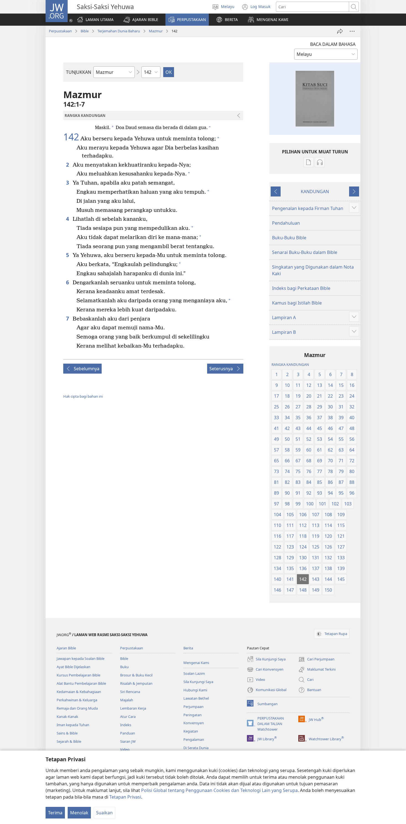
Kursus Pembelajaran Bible (78, 675)
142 (71, 137)
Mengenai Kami (196, 662)
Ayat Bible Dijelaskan (73, 666)
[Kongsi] (340, 31)
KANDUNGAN (315, 191)
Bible (85, 30)
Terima (55, 813)
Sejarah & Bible (69, 741)
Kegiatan (190, 731)
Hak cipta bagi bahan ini (83, 396)
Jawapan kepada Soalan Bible (80, 658)
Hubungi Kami (195, 689)
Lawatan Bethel (196, 698)
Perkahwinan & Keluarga (77, 699)
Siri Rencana (130, 691)
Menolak (79, 813)
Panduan (127, 733)
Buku (124, 666)
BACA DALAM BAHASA (332, 44)
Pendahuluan (286, 223)
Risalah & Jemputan (136, 683)
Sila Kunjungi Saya (198, 681)
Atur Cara (128, 716)
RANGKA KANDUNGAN (290, 364)
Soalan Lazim (194, 673)
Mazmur (156, 30)
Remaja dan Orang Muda (77, 708)
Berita (188, 647)
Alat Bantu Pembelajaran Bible (81, 683)
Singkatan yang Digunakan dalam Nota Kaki (313, 270)
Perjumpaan (193, 706)
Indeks (125, 724)
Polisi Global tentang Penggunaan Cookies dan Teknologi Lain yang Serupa (219, 790)
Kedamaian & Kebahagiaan (79, 691)
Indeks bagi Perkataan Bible (301, 288)
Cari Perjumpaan (316, 660)
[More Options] (352, 31)
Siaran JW (128, 741)
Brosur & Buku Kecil (136, 675)
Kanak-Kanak (67, 716)
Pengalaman (193, 739)
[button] (141, 20)
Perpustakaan (60, 30)
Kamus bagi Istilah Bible (297, 303)
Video (125, 749)
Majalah (126, 699)
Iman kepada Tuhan (73, 724)
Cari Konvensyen (265, 670)
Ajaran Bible (66, 647)
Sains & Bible (67, 733)
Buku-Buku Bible (289, 238)
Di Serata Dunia (196, 747)
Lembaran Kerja (133, 708)
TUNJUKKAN (78, 72)
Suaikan (104, 813)
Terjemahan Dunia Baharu (118, 30)
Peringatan (192, 714)
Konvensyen (193, 722)
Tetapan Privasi (125, 797)
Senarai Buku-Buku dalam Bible (304, 252)
